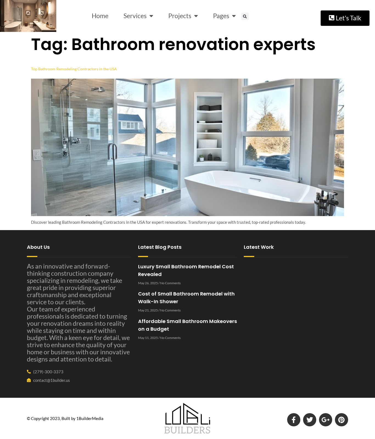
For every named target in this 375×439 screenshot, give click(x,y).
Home (100, 16)
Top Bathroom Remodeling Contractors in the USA (74, 69)
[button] (245, 16)
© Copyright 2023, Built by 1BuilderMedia (65, 418)
